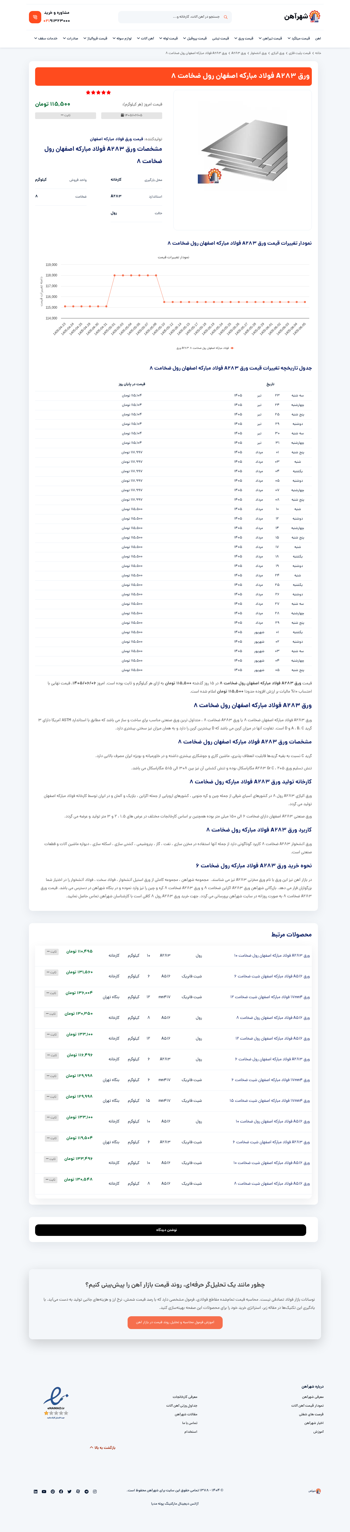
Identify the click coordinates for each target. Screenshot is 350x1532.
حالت (158, 213)
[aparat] (77, 1492)
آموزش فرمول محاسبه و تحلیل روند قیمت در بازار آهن (175, 1322)
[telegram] (86, 1492)
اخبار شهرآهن (314, 1423)
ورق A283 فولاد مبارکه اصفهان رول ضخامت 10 (272, 956)
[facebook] (60, 1492)
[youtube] (43, 1492)
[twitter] (69, 1492)
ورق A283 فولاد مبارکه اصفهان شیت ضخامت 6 (271, 1142)
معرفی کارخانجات (185, 1397)
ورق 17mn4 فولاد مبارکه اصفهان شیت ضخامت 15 (270, 1101)
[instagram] (94, 1492)
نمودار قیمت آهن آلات (307, 1406)
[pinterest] (52, 1492)
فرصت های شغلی (311, 1414)
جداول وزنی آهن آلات (181, 1406)
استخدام (190, 1432)
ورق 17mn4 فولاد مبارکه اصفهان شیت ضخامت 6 (270, 1080)
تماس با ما (189, 1423)
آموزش (318, 1432)
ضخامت (81, 197)
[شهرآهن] (314, 17)
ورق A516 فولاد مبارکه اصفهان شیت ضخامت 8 (272, 1184)
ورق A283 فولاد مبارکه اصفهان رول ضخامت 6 (272, 1059)
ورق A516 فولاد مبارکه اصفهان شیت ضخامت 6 (272, 977)
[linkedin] (35, 1492)
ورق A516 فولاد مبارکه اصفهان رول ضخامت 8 (273, 1018)
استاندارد (155, 197)
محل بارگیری (153, 180)
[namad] (56, 1403)
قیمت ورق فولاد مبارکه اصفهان (116, 139)
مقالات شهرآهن (186, 1414)
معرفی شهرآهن (313, 1397)
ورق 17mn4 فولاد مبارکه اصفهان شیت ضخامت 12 (270, 997)
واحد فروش (78, 180)
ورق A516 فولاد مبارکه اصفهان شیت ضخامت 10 (271, 1163)
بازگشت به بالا (105, 1448)
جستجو (226, 17)
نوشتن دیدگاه (166, 1230)
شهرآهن (296, 17)
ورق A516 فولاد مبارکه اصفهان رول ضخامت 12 (272, 1039)
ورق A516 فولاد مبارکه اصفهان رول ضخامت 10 (273, 1122)
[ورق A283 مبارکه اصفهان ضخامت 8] (242, 146)
